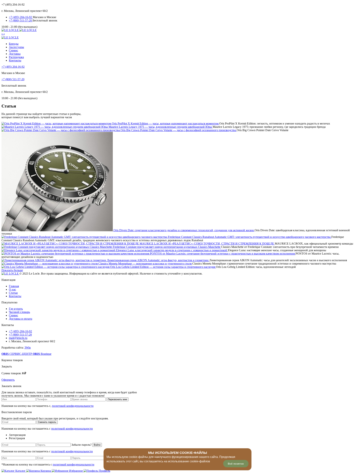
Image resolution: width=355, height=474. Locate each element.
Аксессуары (16, 47)
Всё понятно (236, 463)
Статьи (13, 292)
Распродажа (16, 57)
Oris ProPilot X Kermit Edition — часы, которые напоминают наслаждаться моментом (165, 123)
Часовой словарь (19, 312)
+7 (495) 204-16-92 (21, 17)
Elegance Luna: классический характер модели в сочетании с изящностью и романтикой (172, 250)
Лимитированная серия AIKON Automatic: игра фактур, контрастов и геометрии (158, 260)
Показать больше (12, 270)
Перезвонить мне (117, 399)
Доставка (15, 53)
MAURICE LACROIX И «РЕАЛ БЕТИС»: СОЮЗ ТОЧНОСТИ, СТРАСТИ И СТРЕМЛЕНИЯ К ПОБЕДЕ (207, 243)
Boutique (42, 353)
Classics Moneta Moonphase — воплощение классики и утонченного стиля (145, 263)
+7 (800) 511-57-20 (21, 20)
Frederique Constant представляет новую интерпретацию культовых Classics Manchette (167, 246)
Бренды (13, 43)
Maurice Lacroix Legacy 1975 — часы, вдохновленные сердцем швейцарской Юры (161, 126)
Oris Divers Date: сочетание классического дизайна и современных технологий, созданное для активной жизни (184, 230)
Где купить (16, 308)
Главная (14, 286)
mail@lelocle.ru (18, 337)
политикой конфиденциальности (73, 405)
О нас (12, 289)
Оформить (8, 379)
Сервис (13, 50)
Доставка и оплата (20, 318)
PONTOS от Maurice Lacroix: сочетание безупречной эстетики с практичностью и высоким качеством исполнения (222, 253)
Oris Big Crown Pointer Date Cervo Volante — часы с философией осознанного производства (179, 130)
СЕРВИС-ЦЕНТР (17, 353)
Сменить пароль (47, 422)
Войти (97, 444)
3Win (27, 347)
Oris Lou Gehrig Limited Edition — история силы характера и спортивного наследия (163, 266)
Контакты (15, 60)
